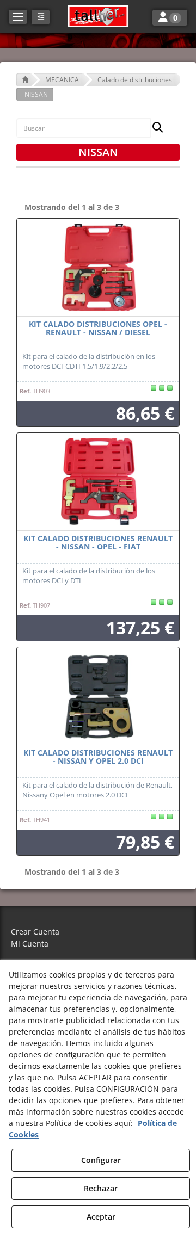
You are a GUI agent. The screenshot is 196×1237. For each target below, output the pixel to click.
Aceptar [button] (101, 1216)
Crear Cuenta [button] (35, 931)
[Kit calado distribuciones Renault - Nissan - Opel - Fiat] (98, 482)
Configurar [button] (101, 1160)
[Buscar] (154, 128)
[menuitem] (98, 932)
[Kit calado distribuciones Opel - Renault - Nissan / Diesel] (98, 268)
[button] (98, 16)
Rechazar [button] (101, 1188)
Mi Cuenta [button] (29, 943)
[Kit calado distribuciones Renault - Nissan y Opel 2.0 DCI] (98, 696)
